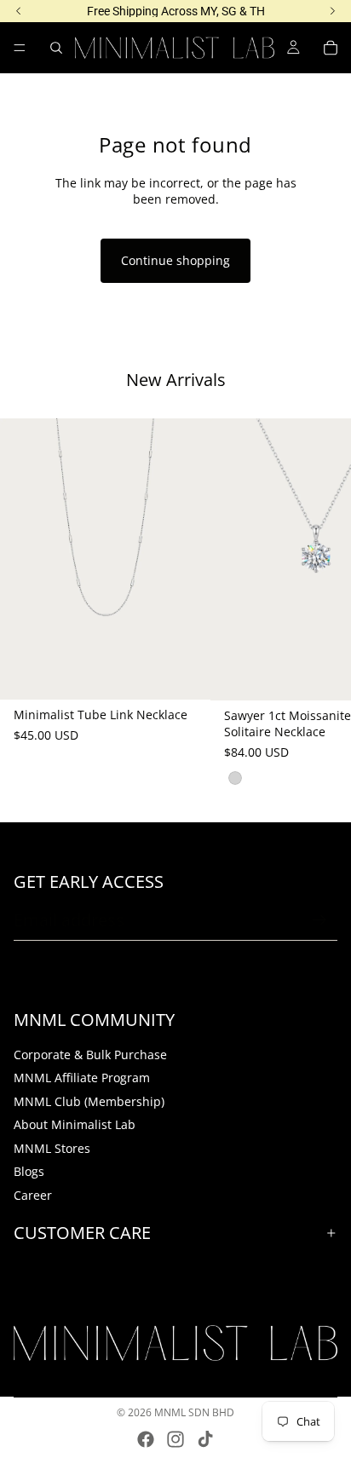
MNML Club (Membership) (89, 1101)
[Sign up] (319, 920)
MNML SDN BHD (194, 1412)
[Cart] (330, 47)
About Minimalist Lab (74, 1124)
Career (33, 1195)
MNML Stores (52, 1148)
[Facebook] (145, 1439)
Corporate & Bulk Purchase (90, 1054)
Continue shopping (175, 260)
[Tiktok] (205, 1439)
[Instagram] (175, 1439)
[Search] (56, 47)
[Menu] (19, 47)
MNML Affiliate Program (82, 1077)
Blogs (29, 1172)
